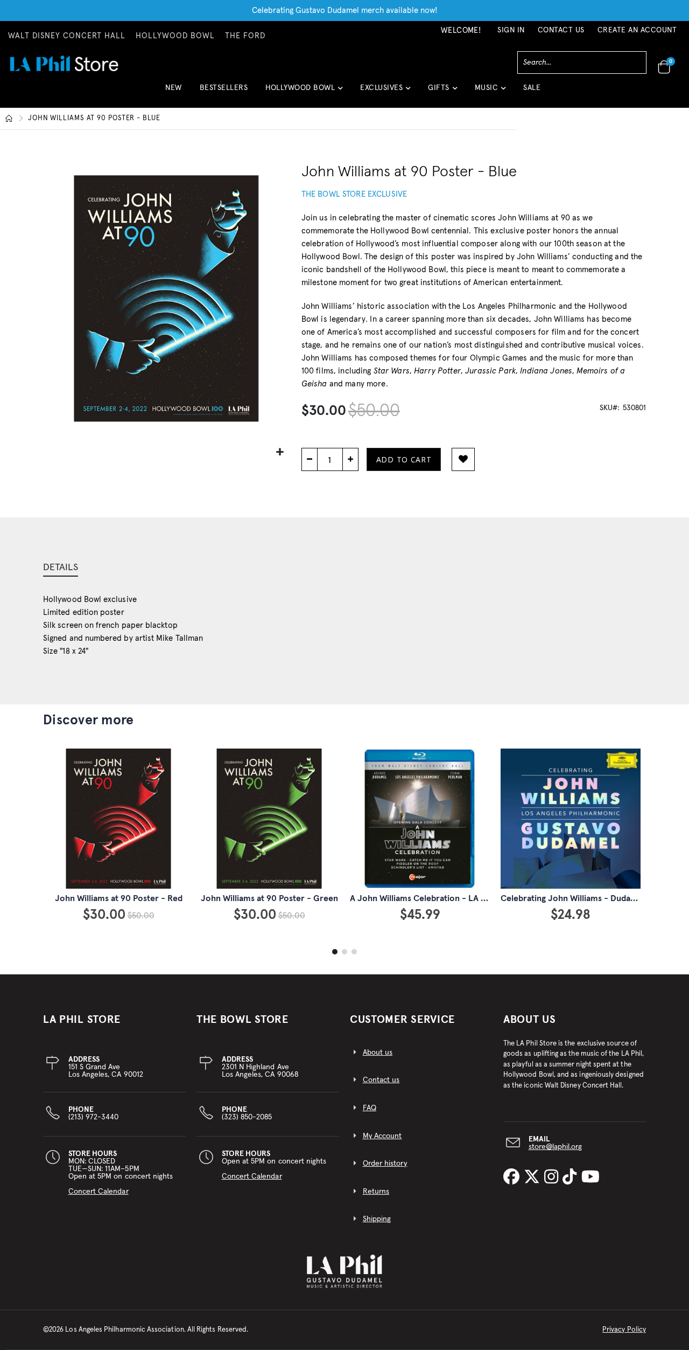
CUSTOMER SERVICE (402, 1019)
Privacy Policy (624, 1329)
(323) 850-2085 (247, 1113)
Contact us (381, 1080)
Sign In (511, 30)
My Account (382, 1136)
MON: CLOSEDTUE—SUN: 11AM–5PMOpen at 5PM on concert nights (120, 1172)
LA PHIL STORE (82, 1019)
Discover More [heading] (88, 720)
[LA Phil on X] (534, 1177)
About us (378, 1052)
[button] (304, 92)
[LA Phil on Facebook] (513, 1177)
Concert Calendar (98, 1191)
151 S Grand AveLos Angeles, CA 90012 (105, 1067)
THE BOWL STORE (242, 1019)
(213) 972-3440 (93, 1113)
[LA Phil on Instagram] (553, 1177)
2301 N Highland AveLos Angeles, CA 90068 (260, 1067)
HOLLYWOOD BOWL (175, 36)
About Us (529, 1019)
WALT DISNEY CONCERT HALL (66, 36)
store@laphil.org (555, 1147)
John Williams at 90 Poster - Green (269, 898)
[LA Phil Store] (63, 63)
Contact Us (561, 30)
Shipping (377, 1219)
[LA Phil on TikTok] (572, 1177)
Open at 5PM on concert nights (274, 1165)
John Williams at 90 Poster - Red (118, 898)
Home (9, 118)
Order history (385, 1163)
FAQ (369, 1108)
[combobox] (581, 62)
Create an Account (637, 30)
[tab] (60, 568)
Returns (376, 1191)
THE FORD (245, 36)
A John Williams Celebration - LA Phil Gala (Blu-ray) (450, 898)
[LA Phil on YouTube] (590, 1177)
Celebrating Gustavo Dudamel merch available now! (345, 10)
